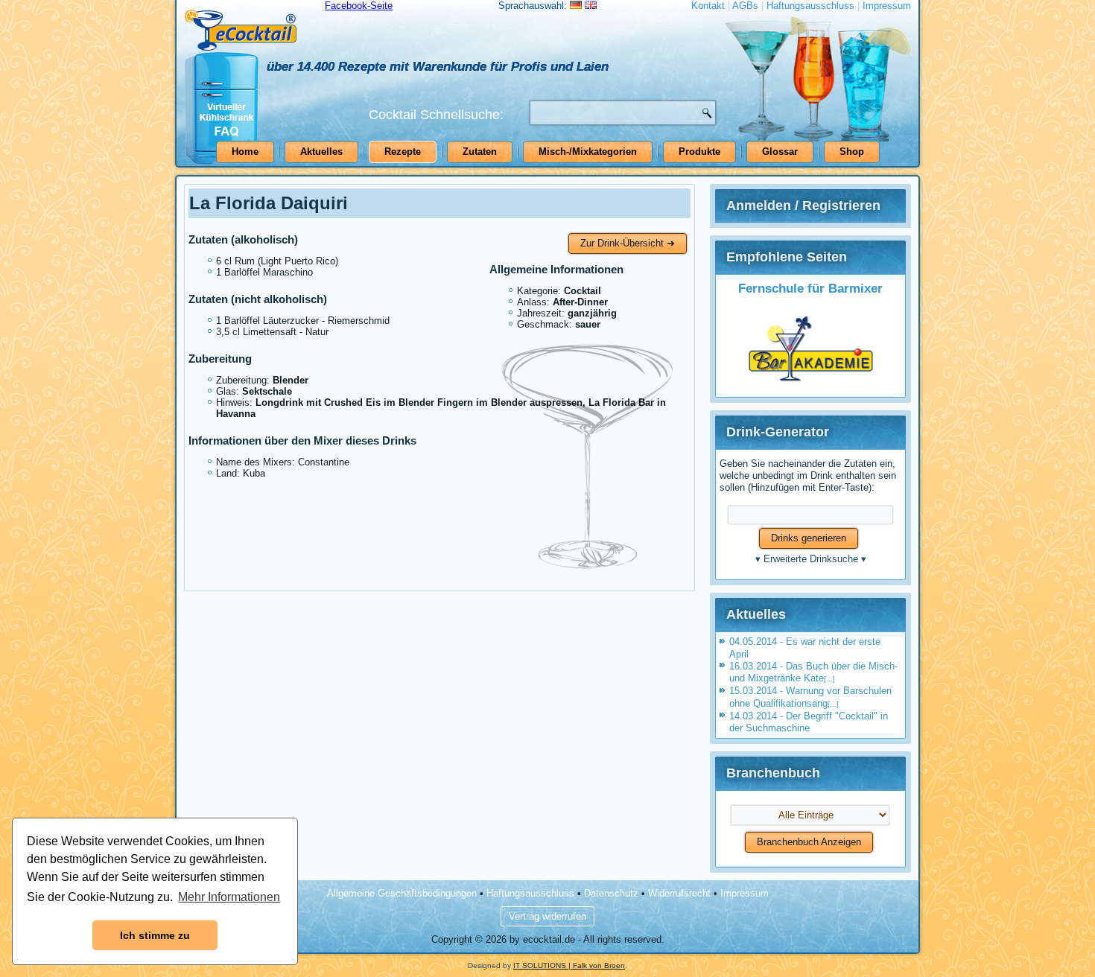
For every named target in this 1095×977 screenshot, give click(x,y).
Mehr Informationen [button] (229, 897)
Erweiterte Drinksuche (810, 558)
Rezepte (402, 151)
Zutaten (480, 151)
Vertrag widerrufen (547, 916)
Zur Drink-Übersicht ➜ (627, 243)
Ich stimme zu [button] (155, 935)
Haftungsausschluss (810, 5)
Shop (852, 151)
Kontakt (708, 5)
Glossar (780, 151)
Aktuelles (321, 151)
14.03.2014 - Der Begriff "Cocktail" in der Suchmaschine (808, 721)
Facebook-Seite (359, 5)
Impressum (887, 5)
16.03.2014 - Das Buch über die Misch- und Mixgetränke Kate (813, 672)
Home (245, 151)
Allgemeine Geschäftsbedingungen (402, 893)
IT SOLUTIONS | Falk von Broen (569, 965)
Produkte (699, 151)
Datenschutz (611, 893)
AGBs (745, 5)
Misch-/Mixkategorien (588, 151)
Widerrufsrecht (679, 893)
